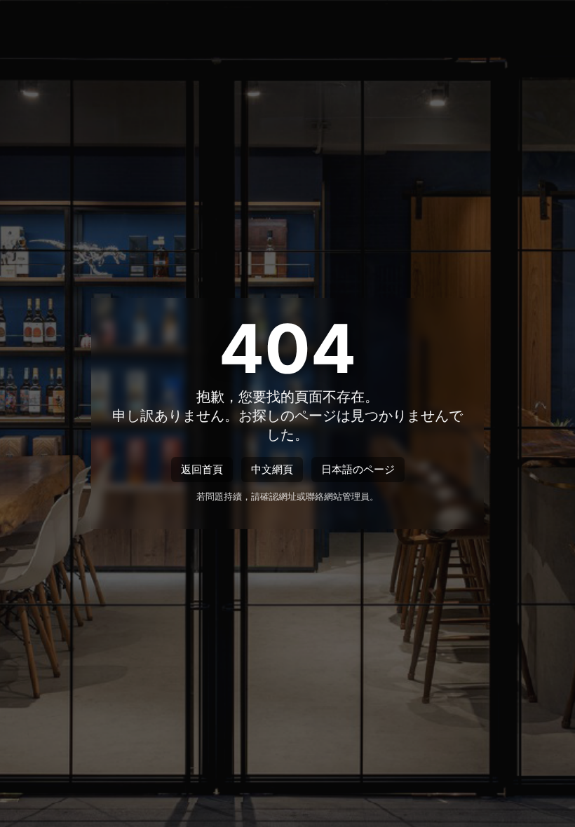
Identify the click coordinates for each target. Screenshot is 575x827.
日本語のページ (358, 469)
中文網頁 (272, 469)
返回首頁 (202, 469)
